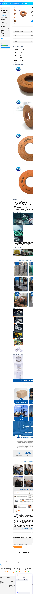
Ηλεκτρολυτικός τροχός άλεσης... (5, 10)
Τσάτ (5, 47)
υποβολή (17, 546)
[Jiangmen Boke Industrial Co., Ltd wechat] (5, 45)
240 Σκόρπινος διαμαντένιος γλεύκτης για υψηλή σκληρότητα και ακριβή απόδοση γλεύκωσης (12, 586)
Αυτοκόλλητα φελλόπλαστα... (5, 35)
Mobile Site (1, 585)
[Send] (31, 593)
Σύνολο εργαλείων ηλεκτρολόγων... (5, 26)
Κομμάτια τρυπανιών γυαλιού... (5, 17)
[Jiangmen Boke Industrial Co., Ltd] (3, 1)
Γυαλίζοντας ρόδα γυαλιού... (5, 15)
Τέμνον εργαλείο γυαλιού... (5, 20)
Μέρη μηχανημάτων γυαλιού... (5, 22)
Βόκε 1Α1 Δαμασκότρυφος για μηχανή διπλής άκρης (12, 580)
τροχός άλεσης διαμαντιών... (5, 8)
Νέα (0, 583)
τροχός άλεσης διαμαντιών (11, 577)
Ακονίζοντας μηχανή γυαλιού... (5, 24)
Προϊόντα (1, 580)
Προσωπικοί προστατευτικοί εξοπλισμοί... (5, 31)
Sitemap (1, 584)
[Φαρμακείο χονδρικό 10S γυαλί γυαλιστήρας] (23, 14)
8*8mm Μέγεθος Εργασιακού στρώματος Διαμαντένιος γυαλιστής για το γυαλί (12, 582)
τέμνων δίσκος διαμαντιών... (5, 33)
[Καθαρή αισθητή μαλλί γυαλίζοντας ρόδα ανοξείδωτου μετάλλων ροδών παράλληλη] (18, 561)
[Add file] (17, 593)
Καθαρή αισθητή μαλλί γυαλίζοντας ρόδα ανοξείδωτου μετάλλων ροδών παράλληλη (18, 569)
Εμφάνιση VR (1, 581)
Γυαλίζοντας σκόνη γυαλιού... (5, 28)
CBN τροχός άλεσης (5, 12)
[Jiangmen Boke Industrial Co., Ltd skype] (7, 45)
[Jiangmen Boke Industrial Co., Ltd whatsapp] (3, 45)
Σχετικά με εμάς (2, 582)
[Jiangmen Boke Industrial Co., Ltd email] (1, 45)
